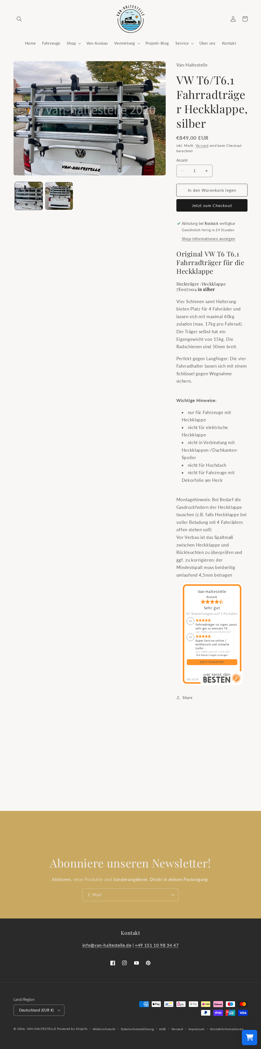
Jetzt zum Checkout (212, 205)
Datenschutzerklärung (137, 1029)
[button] (19, 19)
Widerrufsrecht (104, 1029)
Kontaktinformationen (227, 1029)
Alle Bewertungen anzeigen (212, 655)
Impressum (196, 1029)
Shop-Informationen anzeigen (208, 238)
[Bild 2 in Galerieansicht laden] (59, 196)
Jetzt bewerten (212, 662)
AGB (162, 1029)
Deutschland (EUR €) (36, 1010)
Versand (201, 146)
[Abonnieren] (172, 894)
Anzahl (182, 160)
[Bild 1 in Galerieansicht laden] (29, 196)
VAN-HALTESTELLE (41, 1028)
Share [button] (187, 697)
